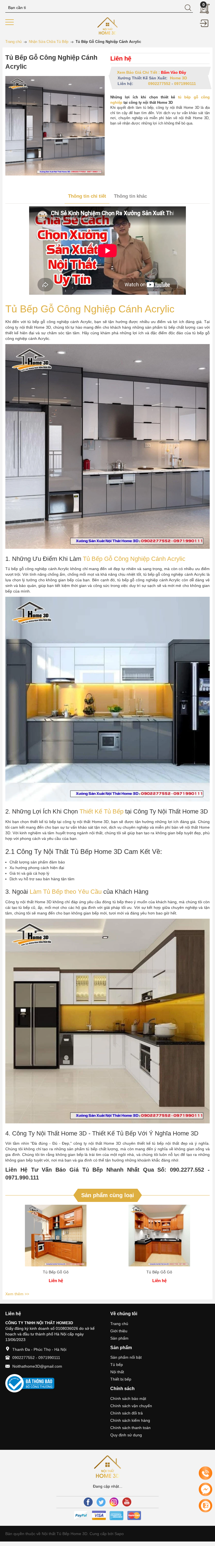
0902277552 (159, 83)
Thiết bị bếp (120, 1379)
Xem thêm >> (17, 1294)
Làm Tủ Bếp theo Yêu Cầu (66, 891)
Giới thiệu (118, 1331)
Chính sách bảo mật (128, 1398)
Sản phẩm (119, 1338)
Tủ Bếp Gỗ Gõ (56, 1272)
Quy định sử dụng (126, 1435)
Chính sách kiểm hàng (130, 1420)
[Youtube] (126, 1502)
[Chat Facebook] (205, 1489)
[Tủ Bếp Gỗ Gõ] (55, 1235)
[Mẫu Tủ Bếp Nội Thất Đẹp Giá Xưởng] (107, 25)
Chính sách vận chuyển (131, 1406)
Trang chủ (119, 1323)
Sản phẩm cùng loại (107, 1195)
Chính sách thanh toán (130, 1427)
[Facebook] (88, 1502)
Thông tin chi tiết (87, 196)
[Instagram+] (113, 1502)
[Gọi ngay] (205, 1473)
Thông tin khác (130, 196)
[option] (55, 1247)
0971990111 (185, 83)
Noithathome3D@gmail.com (37, 1366)
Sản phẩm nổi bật (126, 1357)
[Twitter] (101, 1502)
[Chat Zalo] (205, 1505)
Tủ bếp (116, 1364)
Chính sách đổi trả (126, 1413)
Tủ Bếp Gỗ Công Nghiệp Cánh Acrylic (89, 309)
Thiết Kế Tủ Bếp (101, 811)
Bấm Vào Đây (173, 72)
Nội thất (117, 1372)
